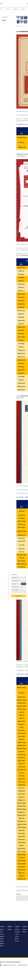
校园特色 (24, 929)
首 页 (1, 9)
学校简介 (2, 929)
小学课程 (17, 934)
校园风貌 (2, 936)
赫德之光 (17, 938)
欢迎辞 (1, 931)
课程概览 (17, 929)
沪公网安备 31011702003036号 (9, 965)
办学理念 (2, 934)
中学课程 (17, 936)
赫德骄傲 (2, 943)
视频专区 (2, 945)
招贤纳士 (2, 941)
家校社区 (24, 931)
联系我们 (2, 938)
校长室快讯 (5, 17)
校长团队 (9, 929)
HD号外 (4, 20)
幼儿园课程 (17, 931)
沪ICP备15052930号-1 (22, 965)
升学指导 (17, 941)
